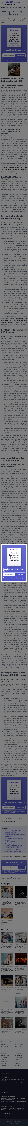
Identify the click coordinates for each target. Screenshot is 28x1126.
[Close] (24, 547)
